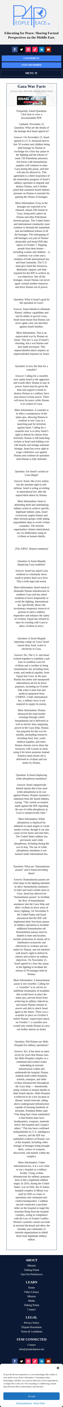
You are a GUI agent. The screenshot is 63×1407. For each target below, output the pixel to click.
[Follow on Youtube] (48, 49)
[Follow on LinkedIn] (41, 49)
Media (36, 91)
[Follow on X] (21, 49)
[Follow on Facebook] (14, 49)
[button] (58, 1368)
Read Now (47, 91)
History (28, 91)
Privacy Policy (39, 1403)
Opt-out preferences (24, 1403)
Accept (31, 1396)
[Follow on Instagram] (28, 49)
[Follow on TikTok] (35, 49)
